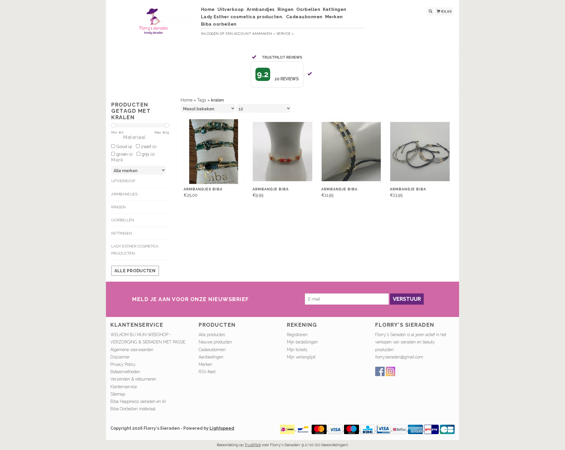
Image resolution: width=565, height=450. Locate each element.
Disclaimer (120, 357)
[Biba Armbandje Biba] (282, 151)
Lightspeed (222, 428)
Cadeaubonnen (304, 16)
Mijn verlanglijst (301, 357)
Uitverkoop (230, 9)
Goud (123, 146)
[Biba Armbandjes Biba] (213, 151)
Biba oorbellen (219, 24)
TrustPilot (253, 445)
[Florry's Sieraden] (153, 24)
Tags (201, 100)
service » (285, 34)
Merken (334, 16)
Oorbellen (308, 9)
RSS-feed (207, 371)
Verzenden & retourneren (133, 379)
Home (208, 9)
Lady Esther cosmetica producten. (242, 16)
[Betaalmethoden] (288, 429)
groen (123, 154)
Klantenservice (123, 386)
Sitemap (117, 394)
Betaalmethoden (125, 371)
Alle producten (135, 270)
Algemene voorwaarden (131, 349)
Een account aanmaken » (250, 34)
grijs (147, 154)
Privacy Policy (123, 364)
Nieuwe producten (215, 342)
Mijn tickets (297, 349)
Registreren (297, 334)
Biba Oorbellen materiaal (133, 408)
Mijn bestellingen (302, 342)
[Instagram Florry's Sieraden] (390, 371)
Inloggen (210, 34)
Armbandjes (261, 9)
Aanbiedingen (211, 357)
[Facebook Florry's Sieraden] (380, 371)
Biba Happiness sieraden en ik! (138, 401)
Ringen (285, 9)
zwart (148, 146)
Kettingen (334, 9)
